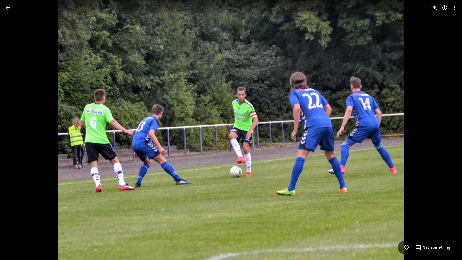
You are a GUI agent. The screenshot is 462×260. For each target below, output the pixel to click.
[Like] (407, 247)
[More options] (454, 8)
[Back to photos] (7, 7)
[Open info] (444, 8)
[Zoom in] (435, 8)
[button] (13, 130)
